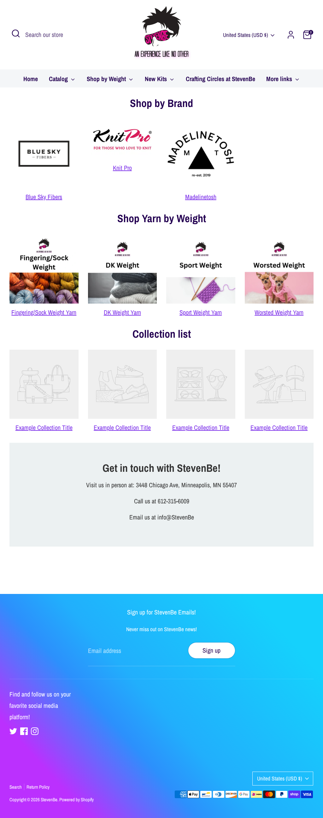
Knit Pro (122, 167)
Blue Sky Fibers (44, 197)
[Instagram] (34, 731)
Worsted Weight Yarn (279, 312)
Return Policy (38, 787)
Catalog (59, 78)
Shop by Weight (107, 78)
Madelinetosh (200, 197)
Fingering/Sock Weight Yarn (43, 312)
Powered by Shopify (76, 799)
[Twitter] (13, 731)
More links (280, 78)
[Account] (291, 34)
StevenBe (49, 799)
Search (15, 787)
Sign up (211, 650)
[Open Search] (15, 33)
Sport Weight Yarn (200, 312)
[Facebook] (24, 731)
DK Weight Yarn (122, 312)
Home (30, 78)
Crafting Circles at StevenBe (220, 78)
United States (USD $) (245, 35)
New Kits (156, 78)
